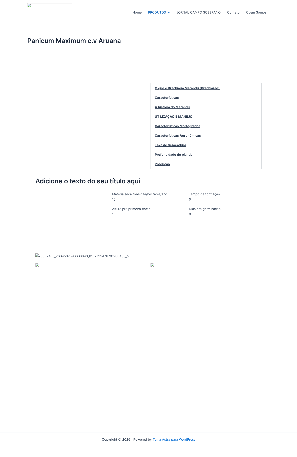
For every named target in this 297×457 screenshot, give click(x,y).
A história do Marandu (172, 107)
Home (137, 12)
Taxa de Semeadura (170, 145)
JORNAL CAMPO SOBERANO (198, 12)
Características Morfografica (177, 126)
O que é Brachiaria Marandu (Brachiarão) (187, 88)
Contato (233, 12)
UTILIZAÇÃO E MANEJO (174, 117)
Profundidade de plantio (174, 154)
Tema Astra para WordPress (174, 439)
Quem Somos (256, 12)
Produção (162, 164)
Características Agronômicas (178, 135)
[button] (168, 12)
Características (167, 98)
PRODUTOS (157, 12)
